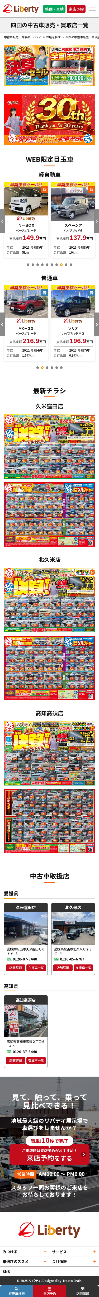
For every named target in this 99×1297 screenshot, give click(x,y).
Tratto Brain (72, 1280)
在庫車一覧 (36, 967)
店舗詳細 (15, 967)
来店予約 (76, 9)
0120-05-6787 (72, 959)
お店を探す (53, 37)
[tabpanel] (26, 220)
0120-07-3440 (25, 959)
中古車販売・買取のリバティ (22, 37)
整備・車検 (54, 9)
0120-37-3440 (25, 1051)
